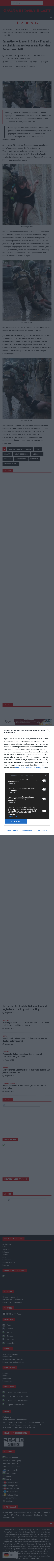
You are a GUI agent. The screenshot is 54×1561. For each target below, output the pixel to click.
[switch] (44, 780)
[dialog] (27, 780)
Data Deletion (12, 830)
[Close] (49, 730)
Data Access (27, 830)
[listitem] (27, 775)
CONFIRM (16, 821)
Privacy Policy (41, 830)
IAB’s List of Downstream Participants (30, 768)
